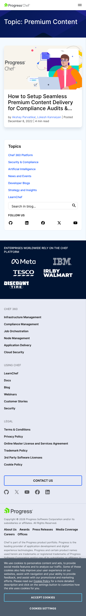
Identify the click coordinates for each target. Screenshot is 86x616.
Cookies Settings (43, 608)
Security (9, 408)
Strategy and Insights (22, 190)
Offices (22, 534)
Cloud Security (14, 352)
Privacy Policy (13, 436)
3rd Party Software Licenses (23, 457)
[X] (16, 492)
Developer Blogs (19, 183)
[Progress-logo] (18, 511)
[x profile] (59, 222)
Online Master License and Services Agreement (36, 443)
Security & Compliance (23, 162)
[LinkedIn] (47, 492)
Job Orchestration (16, 331)
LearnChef (15, 197)
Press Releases (42, 529)
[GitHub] (6, 492)
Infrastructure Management (22, 317)
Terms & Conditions (17, 429)
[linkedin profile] (26, 222)
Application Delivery (17, 345)
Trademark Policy (15, 450)
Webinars (10, 394)
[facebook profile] (43, 222)
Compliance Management (21, 324)
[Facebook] (37, 492)
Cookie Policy (13, 464)
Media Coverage (67, 529)
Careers (9, 534)
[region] (43, 587)
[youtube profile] (75, 222)
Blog (7, 387)
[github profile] (10, 222)
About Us (10, 529)
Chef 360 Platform (20, 155)
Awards (24, 529)
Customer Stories (16, 401)
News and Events (19, 176)
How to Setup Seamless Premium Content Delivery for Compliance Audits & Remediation (40, 105)
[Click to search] (74, 205)
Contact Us (43, 480)
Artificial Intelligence (22, 169)
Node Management (17, 338)
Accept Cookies (43, 597)
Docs (7, 380)
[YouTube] (27, 492)
